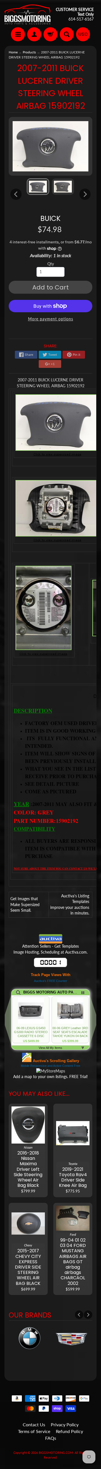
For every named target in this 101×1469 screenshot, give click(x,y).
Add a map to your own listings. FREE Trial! (50, 1076)
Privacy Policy (65, 1424)
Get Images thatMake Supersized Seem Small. (25, 905)
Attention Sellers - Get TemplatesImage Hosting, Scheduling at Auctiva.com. (50, 949)
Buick (50, 218)
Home (13, 52)
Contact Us (34, 1424)
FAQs (50, 1438)
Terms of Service (34, 1431)
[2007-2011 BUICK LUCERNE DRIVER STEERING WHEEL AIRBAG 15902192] (38, 186)
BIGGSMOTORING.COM (56, 1452)
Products (29, 52)
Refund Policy (69, 1431)
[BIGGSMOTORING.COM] (27, 14)
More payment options (50, 319)
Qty (50, 264)
